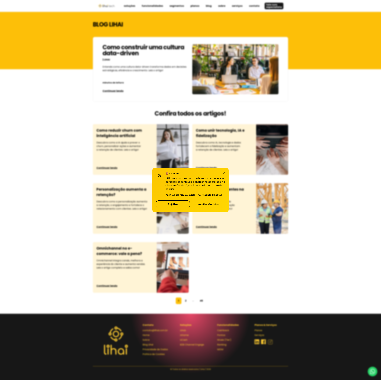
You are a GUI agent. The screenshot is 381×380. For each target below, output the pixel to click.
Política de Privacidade (180, 195)
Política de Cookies (210, 195)
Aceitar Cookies (208, 204)
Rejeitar (173, 204)
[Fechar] (224, 173)
